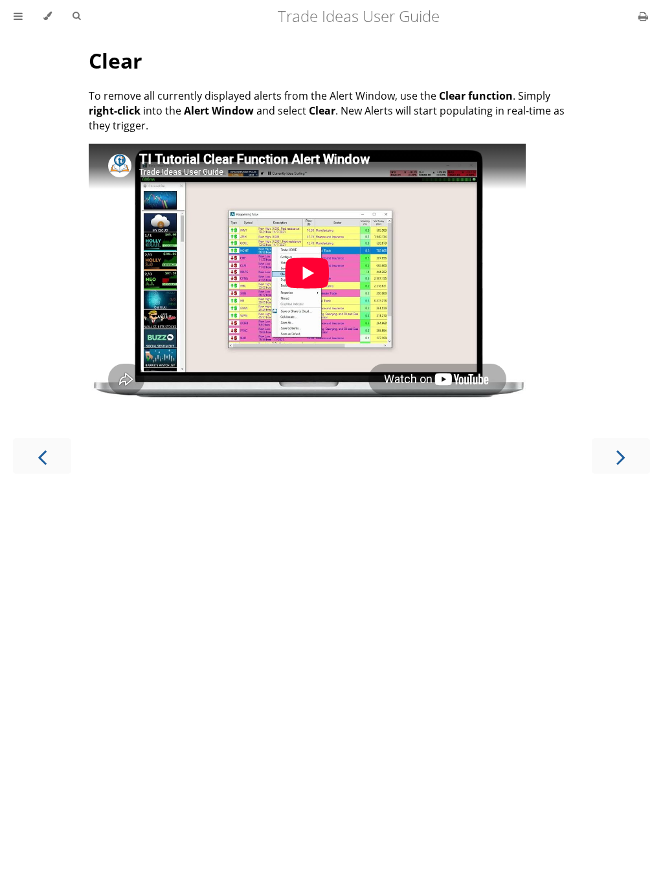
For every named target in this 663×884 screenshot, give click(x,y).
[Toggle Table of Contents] (18, 16)
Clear (115, 60)
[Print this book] (643, 16)
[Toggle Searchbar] (76, 16)
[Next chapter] (621, 456)
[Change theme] (47, 16)
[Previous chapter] (42, 456)
